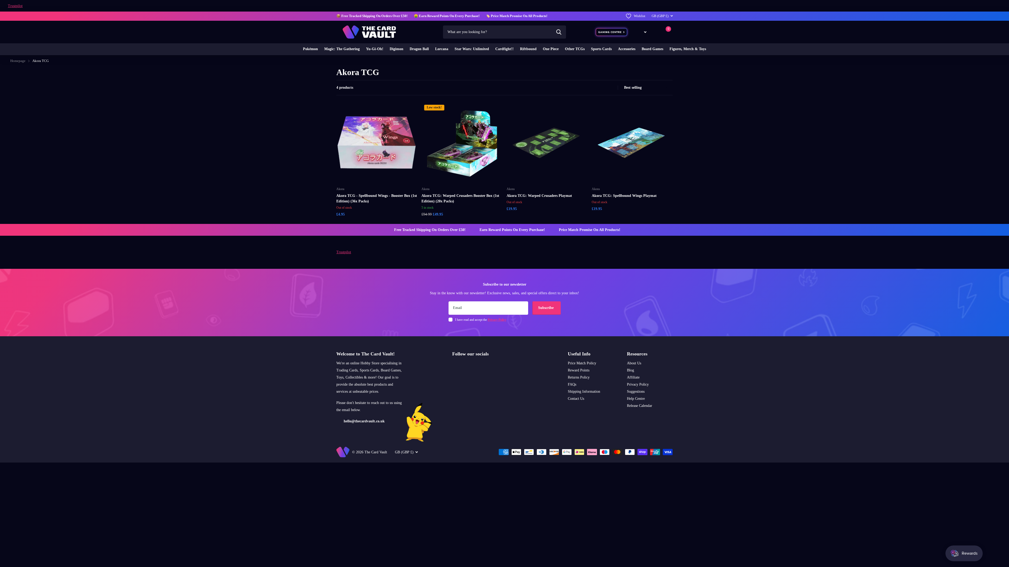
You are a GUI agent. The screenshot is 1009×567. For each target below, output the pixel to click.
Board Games (652, 49)
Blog (630, 370)
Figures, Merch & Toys (688, 49)
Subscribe (546, 308)
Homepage (17, 61)
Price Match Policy (582, 363)
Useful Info (579, 353)
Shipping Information (584, 391)
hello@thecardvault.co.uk (364, 421)
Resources (637, 353)
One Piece (551, 49)
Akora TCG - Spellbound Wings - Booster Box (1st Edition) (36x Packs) (376, 198)
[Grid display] (606, 87)
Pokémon (310, 49)
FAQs (572, 384)
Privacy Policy (638, 384)
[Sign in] (655, 32)
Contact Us (576, 399)
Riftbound (528, 49)
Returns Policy (579, 377)
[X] (465, 366)
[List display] (612, 87)
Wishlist (639, 16)
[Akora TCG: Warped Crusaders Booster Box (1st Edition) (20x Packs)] (461, 142)
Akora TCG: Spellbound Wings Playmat (624, 196)
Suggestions (636, 391)
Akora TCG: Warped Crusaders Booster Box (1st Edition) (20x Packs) (460, 198)
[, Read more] (641, 32)
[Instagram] (454, 366)
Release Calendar (639, 406)
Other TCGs (575, 49)
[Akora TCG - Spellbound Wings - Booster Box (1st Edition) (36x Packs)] (376, 142)
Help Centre (636, 399)
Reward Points (578, 370)
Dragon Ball (419, 49)
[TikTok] (476, 366)
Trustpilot (15, 6)
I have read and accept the (480, 320)
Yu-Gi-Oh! (374, 49)
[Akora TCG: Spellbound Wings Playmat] (632, 142)
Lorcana (441, 49)
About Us (634, 363)
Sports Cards (601, 49)
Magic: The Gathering (342, 49)
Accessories (626, 49)
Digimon (396, 49)
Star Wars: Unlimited (472, 49)
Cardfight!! (504, 49)
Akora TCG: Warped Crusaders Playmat (539, 196)
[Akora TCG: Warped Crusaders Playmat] (547, 142)
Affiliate (633, 377)
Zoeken (559, 32)
